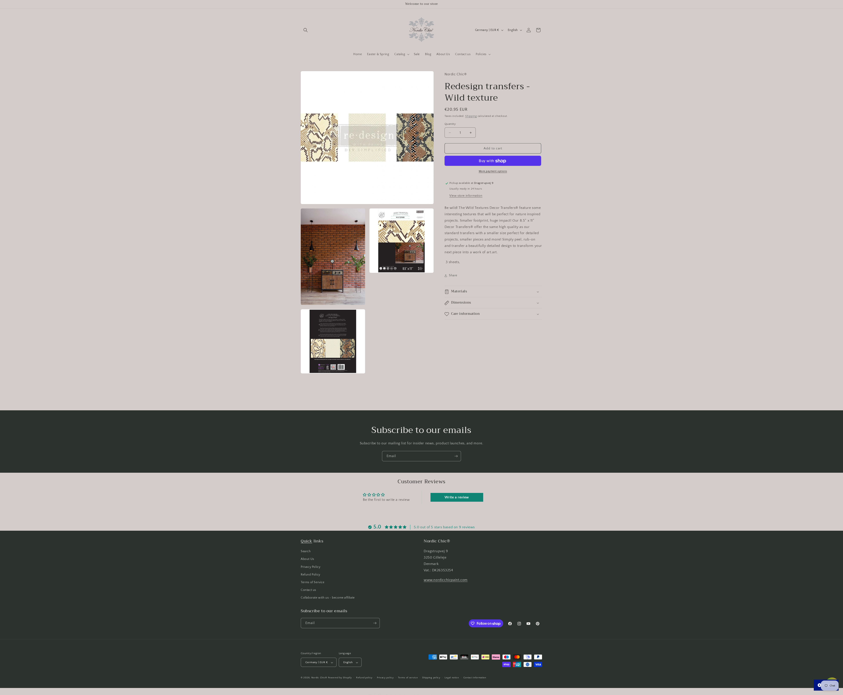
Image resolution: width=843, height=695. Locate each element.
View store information (465, 196)
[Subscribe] (456, 456)
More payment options (493, 171)
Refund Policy (310, 574)
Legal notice (452, 677)
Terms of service (408, 677)
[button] (305, 30)
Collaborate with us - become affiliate (328, 598)
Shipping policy (431, 677)
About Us (307, 559)
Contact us (308, 590)
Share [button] (453, 275)
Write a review (457, 497)
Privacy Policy (310, 567)
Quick (306, 541)
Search (306, 551)
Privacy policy (385, 677)
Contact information (474, 677)
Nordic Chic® (319, 678)
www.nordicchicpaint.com (446, 580)
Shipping (471, 116)
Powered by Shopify (340, 678)
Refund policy (364, 677)
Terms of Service (312, 582)
